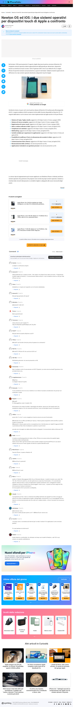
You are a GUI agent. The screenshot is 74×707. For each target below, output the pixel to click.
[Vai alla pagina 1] (31, 602)
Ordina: (54, 251)
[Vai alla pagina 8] (40, 602)
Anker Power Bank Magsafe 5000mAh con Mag (43, 593)
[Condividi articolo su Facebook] (3, 65)
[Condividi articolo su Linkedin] (3, 76)
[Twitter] (57, 704)
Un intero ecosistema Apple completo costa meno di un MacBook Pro (36, 666)
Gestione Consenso (33, 704)
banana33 (15, 305)
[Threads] (64, 704)
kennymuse (16, 511)
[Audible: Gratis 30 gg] (20, 586)
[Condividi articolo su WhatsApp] (3, 87)
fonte (62, 187)
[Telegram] (66, 704)
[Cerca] (6, 2)
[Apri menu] (21, 2)
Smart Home (35, 5)
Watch (27, 5)
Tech (48, 5)
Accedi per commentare (55, 257)
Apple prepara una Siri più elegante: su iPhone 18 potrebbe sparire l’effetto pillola (13, 666)
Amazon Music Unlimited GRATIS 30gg (8, 593)
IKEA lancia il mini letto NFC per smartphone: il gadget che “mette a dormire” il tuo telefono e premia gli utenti (13, 691)
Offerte (54, 5)
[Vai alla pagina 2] (32, 602)
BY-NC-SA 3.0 (25, 704)
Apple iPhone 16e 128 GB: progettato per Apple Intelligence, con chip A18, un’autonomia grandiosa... (31, 203)
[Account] (69, 2)
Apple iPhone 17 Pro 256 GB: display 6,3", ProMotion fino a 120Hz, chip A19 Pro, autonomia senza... (32, 216)
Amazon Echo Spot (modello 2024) (66, 593)
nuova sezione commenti (15, 34)
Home (3, 12)
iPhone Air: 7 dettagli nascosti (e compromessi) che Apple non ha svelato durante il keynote (59, 690)
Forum (44, 5)
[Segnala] (19, 268)
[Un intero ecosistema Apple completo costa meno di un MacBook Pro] (36, 655)
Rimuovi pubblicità (36, 58)
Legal (60, 702)
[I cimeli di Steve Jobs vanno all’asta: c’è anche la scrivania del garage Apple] (59, 655)
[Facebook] (54, 704)
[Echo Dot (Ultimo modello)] (31, 586)
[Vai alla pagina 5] (36, 602)
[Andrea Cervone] (2, 26)
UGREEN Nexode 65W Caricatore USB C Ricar (54, 593)
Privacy (64, 702)
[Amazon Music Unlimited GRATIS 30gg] (8, 586)
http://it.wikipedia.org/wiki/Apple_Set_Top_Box (24, 324)
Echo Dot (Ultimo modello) (31, 593)
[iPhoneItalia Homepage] (14, 2)
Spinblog (21, 702)
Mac (14, 5)
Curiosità (8, 12)
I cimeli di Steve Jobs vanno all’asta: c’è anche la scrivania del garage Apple (59, 666)
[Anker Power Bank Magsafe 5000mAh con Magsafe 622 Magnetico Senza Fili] (43, 586)
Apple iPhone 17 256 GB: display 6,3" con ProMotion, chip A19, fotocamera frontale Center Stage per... (32, 229)
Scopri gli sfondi (11, 563)
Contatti (55, 702)
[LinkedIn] (68, 704)
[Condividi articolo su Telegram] (3, 81)
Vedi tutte (64, 579)
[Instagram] (61, 704)
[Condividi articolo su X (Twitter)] (3, 71)
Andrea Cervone (9, 25)
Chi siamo (50, 702)
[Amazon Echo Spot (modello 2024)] (66, 586)
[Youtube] (59, 704)
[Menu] (3, 2)
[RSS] (70, 704)
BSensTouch (16, 461)
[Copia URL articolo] (3, 92)
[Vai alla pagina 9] (41, 602)
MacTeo (15, 380)
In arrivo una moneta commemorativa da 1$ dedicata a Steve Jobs (36, 690)
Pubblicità (69, 702)
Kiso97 (15, 342)
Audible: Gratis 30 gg (20, 593)
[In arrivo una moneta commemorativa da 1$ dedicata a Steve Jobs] (36, 680)
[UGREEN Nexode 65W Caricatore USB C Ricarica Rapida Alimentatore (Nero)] (54, 586)
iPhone (3, 5)
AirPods (20, 5)
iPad (9, 5)
